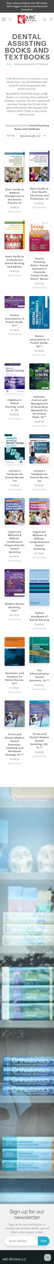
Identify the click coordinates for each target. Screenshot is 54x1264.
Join (43, 1240)
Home (8, 64)
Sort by (11, 135)
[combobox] (32, 135)
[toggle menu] (3, 19)
